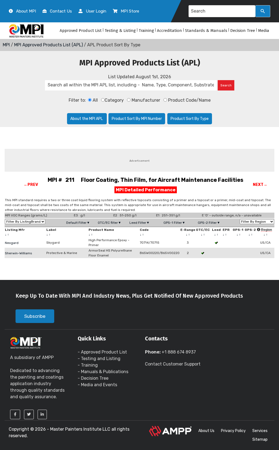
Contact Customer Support (173, 364)
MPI (6, 44)
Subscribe (35, 316)
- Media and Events (97, 384)
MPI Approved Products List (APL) (48, 44)
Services (260, 430)
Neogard (12, 243)
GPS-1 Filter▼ (174, 223)
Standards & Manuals (206, 30)
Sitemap (260, 439)
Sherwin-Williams (18, 253)
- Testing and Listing (99, 358)
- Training (88, 365)
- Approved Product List (102, 352)
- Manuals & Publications (103, 371)
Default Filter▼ (78, 223)
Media (263, 30)
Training (146, 30)
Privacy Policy (233, 430)
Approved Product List (81, 30)
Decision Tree (242, 30)
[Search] (262, 11)
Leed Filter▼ (139, 223)
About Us (206, 430)
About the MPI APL (87, 118)
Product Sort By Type (190, 118)
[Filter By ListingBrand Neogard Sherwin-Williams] (25, 221)
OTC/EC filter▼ (109, 223)
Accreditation (169, 30)
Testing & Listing (120, 30)
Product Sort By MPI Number (137, 118)
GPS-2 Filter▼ (209, 223)
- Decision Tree (93, 378)
